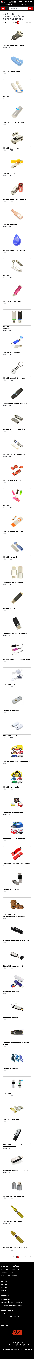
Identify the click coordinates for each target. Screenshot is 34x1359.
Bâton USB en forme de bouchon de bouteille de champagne (16, 915)
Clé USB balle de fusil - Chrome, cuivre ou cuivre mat (15, 1248)
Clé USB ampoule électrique (14, 378)
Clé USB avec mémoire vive (14, 429)
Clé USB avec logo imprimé (13, 301)
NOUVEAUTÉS (9, 4)
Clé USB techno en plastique (14, 531)
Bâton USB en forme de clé (13, 685)
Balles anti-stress (26, 1350)
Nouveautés (5, 1287)
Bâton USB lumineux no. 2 (13, 966)
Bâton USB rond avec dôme (14, 838)
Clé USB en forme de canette (14, 199)
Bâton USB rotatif (10, 736)
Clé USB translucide (10, 506)
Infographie (5, 1299)
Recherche (5, 1290)
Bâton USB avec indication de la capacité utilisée (15, 1146)
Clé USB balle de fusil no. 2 (13, 1222)
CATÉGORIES (18, 4)
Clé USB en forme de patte (13, 46)
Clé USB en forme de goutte (14, 250)
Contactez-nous (7, 1314)
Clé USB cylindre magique (13, 122)
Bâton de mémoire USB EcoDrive (16, 940)
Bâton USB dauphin (10, 1068)
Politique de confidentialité (11, 1275)
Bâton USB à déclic (10, 1017)
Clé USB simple (9, 608)
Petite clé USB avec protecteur (15, 634)
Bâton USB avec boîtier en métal (16, 1170)
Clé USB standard (10, 557)
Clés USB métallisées (11, 1119)
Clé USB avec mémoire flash (14, 455)
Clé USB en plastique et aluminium (16, 659)
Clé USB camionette (11, 148)
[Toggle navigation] (3, 8)
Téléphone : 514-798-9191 (10, 1317)
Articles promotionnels (10, 1350)
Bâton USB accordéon (11, 1094)
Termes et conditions (9, 1272)
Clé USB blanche (9, 97)
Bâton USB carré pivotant (13, 813)
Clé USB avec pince (10, 276)
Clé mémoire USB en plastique (15, 403)
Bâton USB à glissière (11, 710)
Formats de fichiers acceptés (11, 1302)
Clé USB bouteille (10, 224)
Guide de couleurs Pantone (11, 1305)
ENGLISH (27, 4)
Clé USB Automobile (11, 787)
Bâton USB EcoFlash (11, 991)
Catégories (5, 1284)
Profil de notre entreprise (10, 1269)
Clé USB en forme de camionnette (16, 761)
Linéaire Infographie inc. (17, 1343)
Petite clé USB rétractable (13, 582)
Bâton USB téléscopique (12, 889)
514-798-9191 (26, 1)
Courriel (4, 1320)
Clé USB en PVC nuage (12, 71)
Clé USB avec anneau (11, 352)
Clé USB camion (9, 173)
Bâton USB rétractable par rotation (16, 864)
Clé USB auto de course (12, 480)
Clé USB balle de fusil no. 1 (13, 1196)
